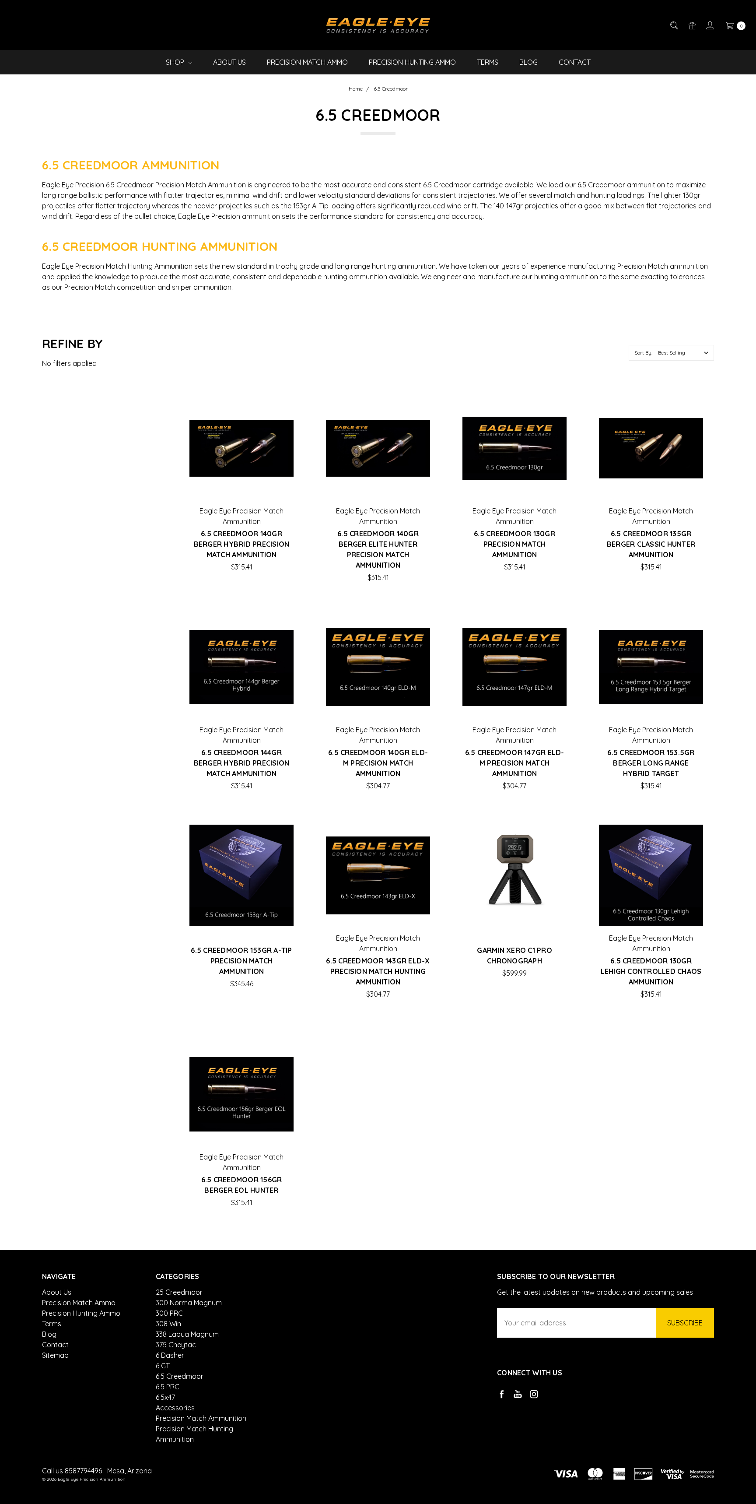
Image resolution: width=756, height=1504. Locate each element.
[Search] (673, 25)
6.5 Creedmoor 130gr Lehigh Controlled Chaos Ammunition (651, 971)
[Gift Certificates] (691, 25)
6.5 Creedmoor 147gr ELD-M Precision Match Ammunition (514, 763)
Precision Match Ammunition (201, 1418)
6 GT (163, 1365)
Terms (487, 62)
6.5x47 (165, 1397)
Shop (176, 62)
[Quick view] (279, 410)
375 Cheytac (176, 1344)
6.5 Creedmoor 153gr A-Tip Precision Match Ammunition (241, 961)
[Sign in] (709, 25)
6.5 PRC (167, 1386)
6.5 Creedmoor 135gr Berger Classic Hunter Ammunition (651, 544)
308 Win (168, 1323)
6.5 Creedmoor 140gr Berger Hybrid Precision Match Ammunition (242, 544)
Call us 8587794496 (72, 1470)
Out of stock (241, 486)
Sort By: (643, 352)
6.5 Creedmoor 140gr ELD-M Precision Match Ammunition (378, 763)
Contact (575, 62)
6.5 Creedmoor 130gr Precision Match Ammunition (514, 544)
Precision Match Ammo (307, 62)
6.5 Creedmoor (179, 1376)
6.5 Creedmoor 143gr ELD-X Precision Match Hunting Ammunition (378, 971)
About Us (229, 62)
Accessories (175, 1407)
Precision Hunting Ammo (412, 62)
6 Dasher (170, 1355)
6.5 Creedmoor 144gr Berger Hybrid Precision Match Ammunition (242, 763)
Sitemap (55, 1355)
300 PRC (169, 1313)
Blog (528, 62)
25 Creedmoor (179, 1292)
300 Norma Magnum (189, 1302)
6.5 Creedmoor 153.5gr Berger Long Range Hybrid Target (650, 763)
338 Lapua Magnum (187, 1334)
